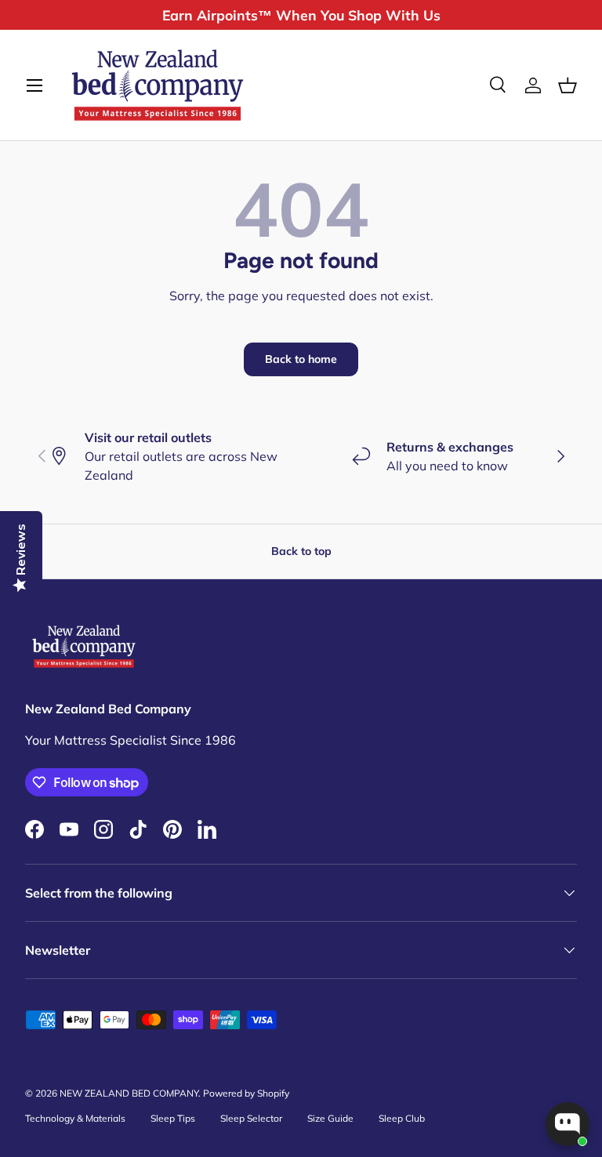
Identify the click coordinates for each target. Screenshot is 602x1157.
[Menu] (34, 85)
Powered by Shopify (246, 1093)
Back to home (301, 359)
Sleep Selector (251, 1118)
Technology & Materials (75, 1118)
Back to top (301, 551)
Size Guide (330, 1118)
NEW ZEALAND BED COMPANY (129, 1093)
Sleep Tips (172, 1118)
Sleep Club (402, 1118)
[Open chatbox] (567, 1124)
